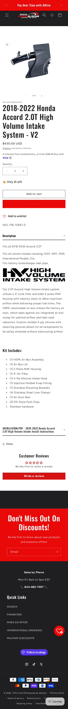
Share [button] (9, 443)
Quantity (7, 164)
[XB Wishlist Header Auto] (52, 15)
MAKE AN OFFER (17, 622)
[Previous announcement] (6, 5)
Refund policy (34, 698)
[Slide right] (42, 96)
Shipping (7, 148)
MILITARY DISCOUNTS (21, 638)
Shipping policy (24, 703)
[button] (7, 15)
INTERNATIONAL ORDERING (24, 630)
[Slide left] (26, 96)
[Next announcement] (61, 5)
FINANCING (14, 614)
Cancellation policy (45, 703)
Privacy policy (57, 693)
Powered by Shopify (37, 693)
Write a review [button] (34, 476)
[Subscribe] (57, 552)
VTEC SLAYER (19, 693)
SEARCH (12, 606)
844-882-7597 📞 (36, 587)
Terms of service (15, 698)
